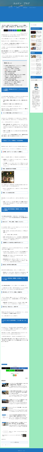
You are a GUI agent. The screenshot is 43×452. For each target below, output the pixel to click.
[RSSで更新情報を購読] (16, 375)
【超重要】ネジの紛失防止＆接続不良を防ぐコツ (13, 77)
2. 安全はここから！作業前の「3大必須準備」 (12, 68)
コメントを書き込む (14, 442)
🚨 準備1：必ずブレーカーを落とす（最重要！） (13, 70)
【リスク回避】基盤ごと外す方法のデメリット (13, 67)
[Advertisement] (21, 16)
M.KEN (36, 89)
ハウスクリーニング (4, 364)
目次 (5, 63)
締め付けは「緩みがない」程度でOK (11, 83)
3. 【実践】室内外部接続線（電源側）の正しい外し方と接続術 (14, 74)
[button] (23, 30)
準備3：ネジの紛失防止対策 (9, 73)
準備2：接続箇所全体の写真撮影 (10, 71)
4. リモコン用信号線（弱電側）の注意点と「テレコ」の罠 (14, 80)
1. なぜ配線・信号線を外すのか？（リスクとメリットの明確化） (15, 65)
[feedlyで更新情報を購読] (14, 375)
